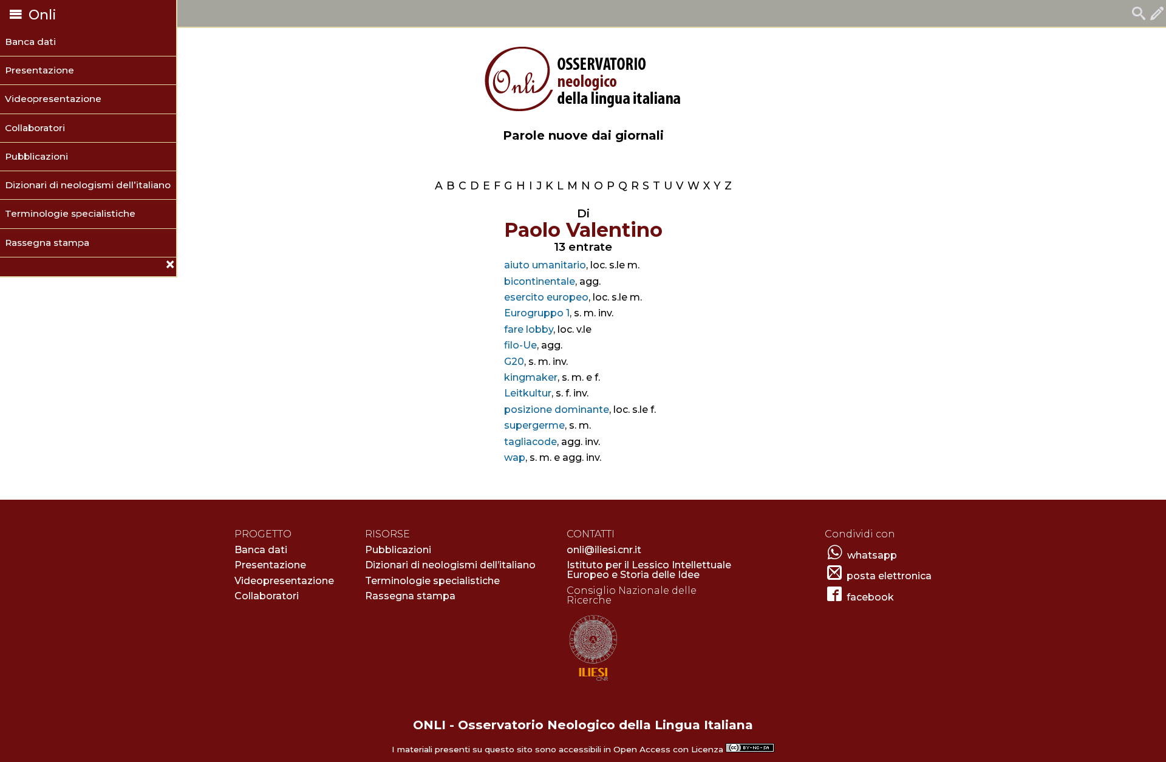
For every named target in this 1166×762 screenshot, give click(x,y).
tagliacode (530, 441)
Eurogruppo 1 (537, 313)
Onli (40, 15)
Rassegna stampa (47, 242)
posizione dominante (556, 409)
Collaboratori (35, 128)
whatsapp (872, 555)
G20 (514, 361)
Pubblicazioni (36, 156)
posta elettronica (889, 576)
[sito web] (593, 681)
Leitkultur (527, 393)
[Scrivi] (1157, 15)
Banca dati (30, 41)
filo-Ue (520, 345)
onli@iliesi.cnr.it (604, 550)
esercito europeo (546, 297)
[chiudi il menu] (4, 266)
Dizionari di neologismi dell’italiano (88, 185)
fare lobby (528, 329)
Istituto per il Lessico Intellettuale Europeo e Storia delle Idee (649, 569)
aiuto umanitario (545, 265)
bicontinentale (539, 281)
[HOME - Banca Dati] (1139, 15)
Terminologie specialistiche (70, 213)
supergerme (534, 425)
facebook (870, 597)
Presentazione (39, 70)
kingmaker (530, 377)
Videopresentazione (53, 98)
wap (514, 457)
